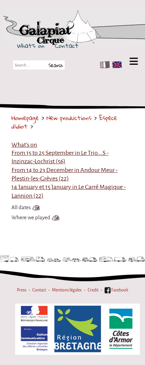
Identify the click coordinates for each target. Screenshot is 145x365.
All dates (21, 207)
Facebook (119, 290)
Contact (67, 45)
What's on (31, 45)
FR (103, 64)
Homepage (25, 117)
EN (115, 64)
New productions (69, 117)
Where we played (30, 217)
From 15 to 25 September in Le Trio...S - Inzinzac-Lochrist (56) (60, 157)
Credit (93, 290)
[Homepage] (71, 31)
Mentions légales (67, 290)
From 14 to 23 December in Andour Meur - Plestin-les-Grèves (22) (64, 174)
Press (21, 290)
